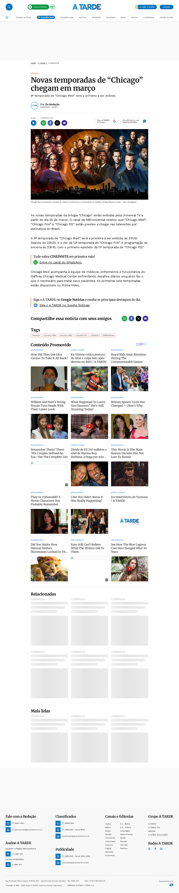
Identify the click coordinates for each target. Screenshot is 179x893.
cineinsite (110, 838)
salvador (109, 852)
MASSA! (152, 831)
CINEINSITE (54, 63)
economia (110, 855)
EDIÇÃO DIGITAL (166, 17)
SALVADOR (110, 17)
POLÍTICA (82, 17)
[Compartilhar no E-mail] (64, 123)
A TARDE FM (154, 827)
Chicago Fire (50, 335)
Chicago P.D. (81, 335)
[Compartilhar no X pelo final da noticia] (138, 318)
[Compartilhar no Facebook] (50, 123)
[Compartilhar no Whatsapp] (43, 123)
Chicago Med (66, 335)
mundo (123, 841)
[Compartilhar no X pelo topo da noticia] (57, 123)
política (123, 848)
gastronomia (126, 834)
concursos (110, 841)
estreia (95, 335)
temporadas (108, 335)
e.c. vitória (125, 827)
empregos (125, 831)
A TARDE (152, 824)
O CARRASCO (148, 17)
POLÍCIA (134, 17)
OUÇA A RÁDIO (40, 7)
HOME (33, 63)
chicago (36, 335)
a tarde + (42, 63)
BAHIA (123, 17)
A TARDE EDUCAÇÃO (158, 835)
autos (108, 824)
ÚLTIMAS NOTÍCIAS (23, 17)
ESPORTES (96, 17)
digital (108, 848)
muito (123, 838)
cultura (109, 845)
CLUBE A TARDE (147, 7)
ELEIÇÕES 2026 (47, 17)
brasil (108, 831)
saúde (108, 834)
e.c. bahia (125, 824)
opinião (124, 845)
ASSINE (166, 7)
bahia (108, 827)
